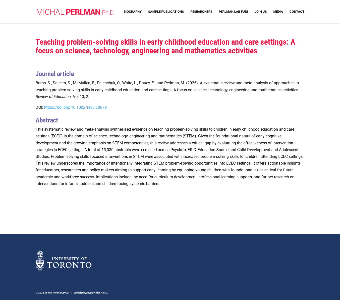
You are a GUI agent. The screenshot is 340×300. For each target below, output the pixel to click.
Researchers (201, 11)
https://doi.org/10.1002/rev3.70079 (75, 107)
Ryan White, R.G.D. (97, 292)
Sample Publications (166, 11)
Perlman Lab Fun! (233, 11)
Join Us (261, 11)
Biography (133, 11)
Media (278, 11)
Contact (296, 11)
